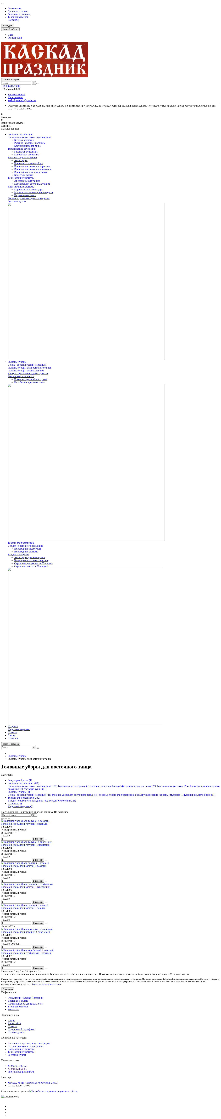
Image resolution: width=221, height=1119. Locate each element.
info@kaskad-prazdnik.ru (21, 1071)
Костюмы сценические (20, 134)
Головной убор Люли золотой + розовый (23, 865)
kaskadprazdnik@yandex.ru (22, 100)
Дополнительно (10, 1015)
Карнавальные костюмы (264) (172, 786)
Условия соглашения (19, 14)
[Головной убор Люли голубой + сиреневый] (26, 842)
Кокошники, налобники (21, 376)
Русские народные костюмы (29, 143)
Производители (16, 1032)
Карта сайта (14, 1023)
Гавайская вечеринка (26, 151)
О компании (14, 8)
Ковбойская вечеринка (26, 154)
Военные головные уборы (28, 163)
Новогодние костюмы (26, 551)
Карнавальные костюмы (21, 186)
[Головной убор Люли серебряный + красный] (27, 950)
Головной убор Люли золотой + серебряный (25, 887)
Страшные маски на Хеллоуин (31, 566)
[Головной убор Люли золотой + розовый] (25, 863)
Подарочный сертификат (21, 1029)
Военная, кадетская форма (22, 157)
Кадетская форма (23, 175)
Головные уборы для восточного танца (29, 367)
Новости (12, 732)
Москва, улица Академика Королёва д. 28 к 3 (33, 1082)
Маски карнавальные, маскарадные (33, 192)
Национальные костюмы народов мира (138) (32, 786)
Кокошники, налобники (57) (199, 794)
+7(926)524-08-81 (17, 1068)
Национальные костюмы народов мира (29, 137)
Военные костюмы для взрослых (32, 166)
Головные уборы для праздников (26, 370)
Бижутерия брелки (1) (20, 780)
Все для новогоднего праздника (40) (28, 800)
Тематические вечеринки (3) (73, 786)
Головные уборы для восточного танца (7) (73, 794)
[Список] (6, 818)
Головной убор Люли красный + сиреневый (25, 932)
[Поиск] (37, 83)
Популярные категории (14, 1037)
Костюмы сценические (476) (23, 783)
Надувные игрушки (19, 729)
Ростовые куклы (17, 201)
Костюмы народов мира (27, 145)
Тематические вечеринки (22, 148)
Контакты (13, 19)
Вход (10, 34)
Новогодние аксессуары (27, 548)
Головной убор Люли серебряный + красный (26, 953)
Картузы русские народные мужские (28, 373)
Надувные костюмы (25, 195)
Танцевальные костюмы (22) (140, 786)
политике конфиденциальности (47, 984)
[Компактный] (9, 818)
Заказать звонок (16, 94)
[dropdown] (2, 3)
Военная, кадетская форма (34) (107, 786)
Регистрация (15, 37)
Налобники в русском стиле (29, 382)
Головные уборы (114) (20, 791)
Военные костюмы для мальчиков (32, 169)
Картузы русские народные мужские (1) (161, 794)
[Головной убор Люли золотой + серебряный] (27, 884)
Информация (8, 992)
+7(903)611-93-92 (10, 86)
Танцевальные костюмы (21, 177)
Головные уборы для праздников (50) (118, 794)
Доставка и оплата (18, 11)
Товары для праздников (21, 542)
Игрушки (13, 726)
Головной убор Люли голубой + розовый (24, 823)
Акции (11, 735)
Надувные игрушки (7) (20, 806)
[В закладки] (46, 839)
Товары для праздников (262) (24, 797)
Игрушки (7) (15, 803)
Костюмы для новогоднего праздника (29, 198)
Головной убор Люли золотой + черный (23, 908)
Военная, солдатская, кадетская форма (29, 1043)
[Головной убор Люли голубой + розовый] (25, 820)
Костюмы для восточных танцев (32, 183)
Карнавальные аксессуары (28, 189)
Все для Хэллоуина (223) (62, 800)
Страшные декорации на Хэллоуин (33, 563)
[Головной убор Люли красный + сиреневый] (27, 929)
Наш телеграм (15, 97)
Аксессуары (21, 160)
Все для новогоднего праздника (25, 545)
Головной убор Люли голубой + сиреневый (25, 844)
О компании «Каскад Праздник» (26, 997)
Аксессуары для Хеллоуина (29, 557)
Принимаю (8, 989)
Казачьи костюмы (24, 140)
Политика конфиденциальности (25, 1003)
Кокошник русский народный (30, 379)
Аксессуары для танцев (27, 180)
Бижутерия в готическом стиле (31, 560)
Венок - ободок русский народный (27, 364)
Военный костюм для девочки (31, 172)
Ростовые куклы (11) (34, 789)
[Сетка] (2, 818)
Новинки (13, 738)
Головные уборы (17, 361)
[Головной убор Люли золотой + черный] (24, 905)
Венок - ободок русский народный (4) (29, 794)
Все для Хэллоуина (18, 554)
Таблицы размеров (18, 17)
